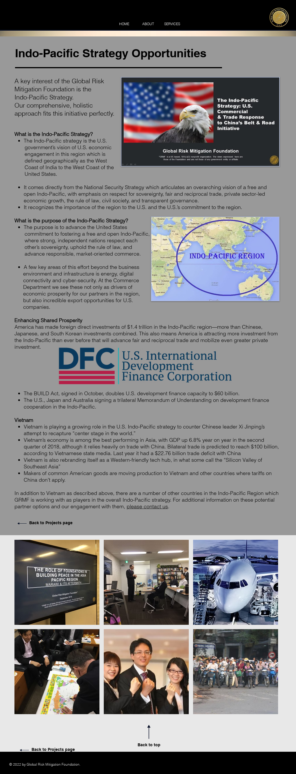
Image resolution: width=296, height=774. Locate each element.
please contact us (147, 506)
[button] (56, 582)
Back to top (149, 744)
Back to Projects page (51, 522)
